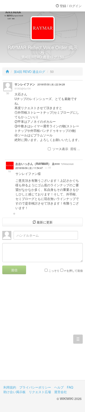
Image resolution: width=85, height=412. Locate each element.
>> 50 (48, 167)
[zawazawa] (21, 5)
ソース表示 (60, 148)
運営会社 (60, 391)
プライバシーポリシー (35, 387)
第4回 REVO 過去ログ (29, 71)
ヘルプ (59, 387)
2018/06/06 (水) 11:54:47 (29, 168)
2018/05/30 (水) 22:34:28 (51, 84)
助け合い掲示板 (14, 391)
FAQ (70, 387)
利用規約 (9, 387)
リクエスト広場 (40, 391)
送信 (14, 270)
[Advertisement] (42, 330)
